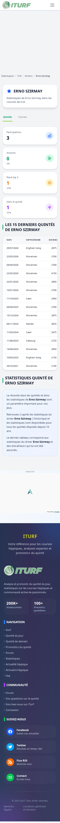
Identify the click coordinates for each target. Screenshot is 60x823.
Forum (10, 653)
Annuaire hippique (17, 670)
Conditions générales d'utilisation (34, 808)
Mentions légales (9, 808)
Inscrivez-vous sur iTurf (20, 704)
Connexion (12, 710)
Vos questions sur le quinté (22, 698)
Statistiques (13, 658)
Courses (22, 116)
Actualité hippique (17, 664)
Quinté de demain (17, 641)
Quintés (7, 116)
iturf (8, 630)
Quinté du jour (15, 635)
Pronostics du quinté (18, 647)
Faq (8, 675)
